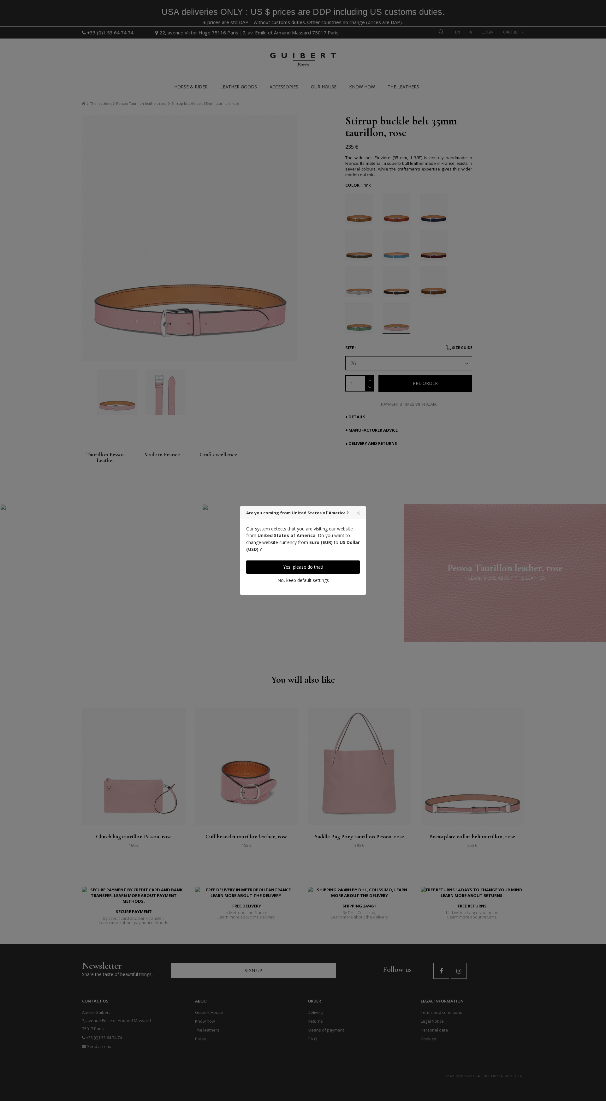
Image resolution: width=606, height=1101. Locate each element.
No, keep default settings (303, 580)
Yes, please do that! (303, 567)
